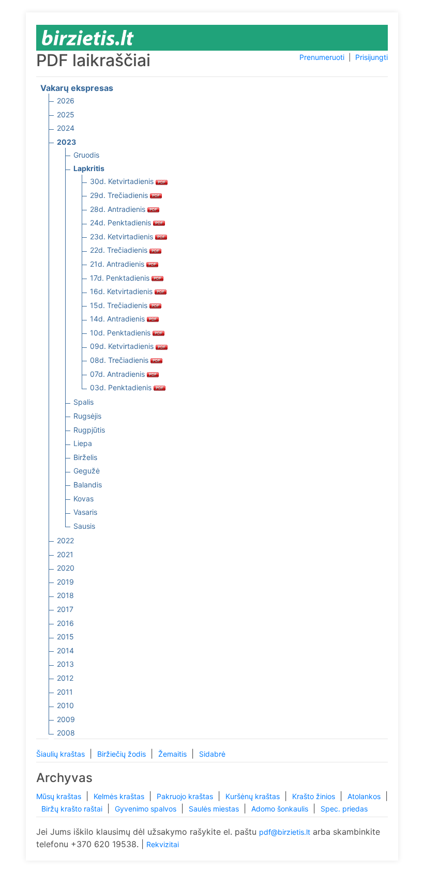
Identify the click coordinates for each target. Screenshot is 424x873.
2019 (65, 581)
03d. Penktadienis (122, 387)
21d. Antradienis (118, 263)
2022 (65, 540)
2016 (65, 623)
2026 (65, 100)
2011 (65, 691)
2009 (66, 719)
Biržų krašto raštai (72, 808)
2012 (65, 677)
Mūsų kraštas (59, 796)
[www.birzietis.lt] (88, 37)
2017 (65, 609)
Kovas (83, 498)
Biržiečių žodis (122, 753)
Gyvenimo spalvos (146, 808)
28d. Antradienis (118, 209)
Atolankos (365, 796)
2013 (65, 664)
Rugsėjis (87, 415)
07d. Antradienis (118, 374)
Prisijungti (371, 57)
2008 (66, 732)
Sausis (84, 526)
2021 (65, 554)
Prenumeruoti (321, 57)
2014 (65, 650)
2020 (65, 567)
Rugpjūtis (89, 429)
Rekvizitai (162, 844)
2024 (65, 128)
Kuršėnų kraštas (253, 796)
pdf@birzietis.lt (284, 832)
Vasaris (85, 512)
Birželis (85, 457)
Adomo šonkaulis (280, 808)
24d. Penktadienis (121, 222)
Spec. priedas (344, 808)
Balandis (87, 484)
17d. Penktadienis (121, 277)
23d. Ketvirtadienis (122, 236)
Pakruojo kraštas (186, 796)
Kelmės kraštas (120, 796)
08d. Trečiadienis (120, 360)
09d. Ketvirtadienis (123, 346)
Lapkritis (88, 168)
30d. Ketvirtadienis (123, 181)
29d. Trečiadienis (120, 195)
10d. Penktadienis (121, 332)
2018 (65, 595)
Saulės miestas (215, 808)
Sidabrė (212, 753)
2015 (65, 636)
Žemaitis (173, 753)
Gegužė (86, 470)
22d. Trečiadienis (119, 250)
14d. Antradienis (118, 318)
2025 (65, 114)
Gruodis (86, 154)
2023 (66, 141)
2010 (65, 705)
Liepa (82, 443)
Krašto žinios (314, 796)
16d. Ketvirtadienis (122, 291)
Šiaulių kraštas (61, 753)
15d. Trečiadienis (119, 305)
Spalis (83, 401)
